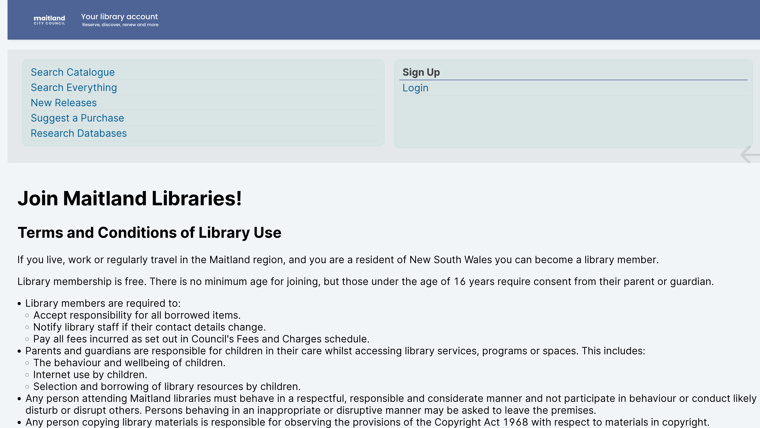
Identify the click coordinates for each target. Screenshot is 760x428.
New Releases (64, 103)
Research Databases (79, 133)
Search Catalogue (73, 72)
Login (416, 88)
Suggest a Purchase (77, 118)
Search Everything (74, 87)
